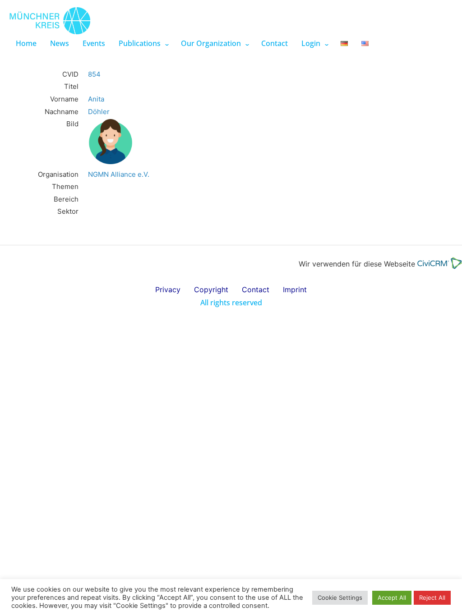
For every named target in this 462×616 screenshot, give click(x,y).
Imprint (295, 289)
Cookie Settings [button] (340, 597)
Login (310, 43)
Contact (274, 43)
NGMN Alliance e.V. (118, 174)
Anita (96, 99)
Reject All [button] (432, 597)
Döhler (99, 111)
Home (26, 43)
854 (94, 74)
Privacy (167, 289)
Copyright (211, 289)
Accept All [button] (392, 597)
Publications (140, 43)
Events (94, 43)
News (59, 43)
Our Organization (211, 43)
